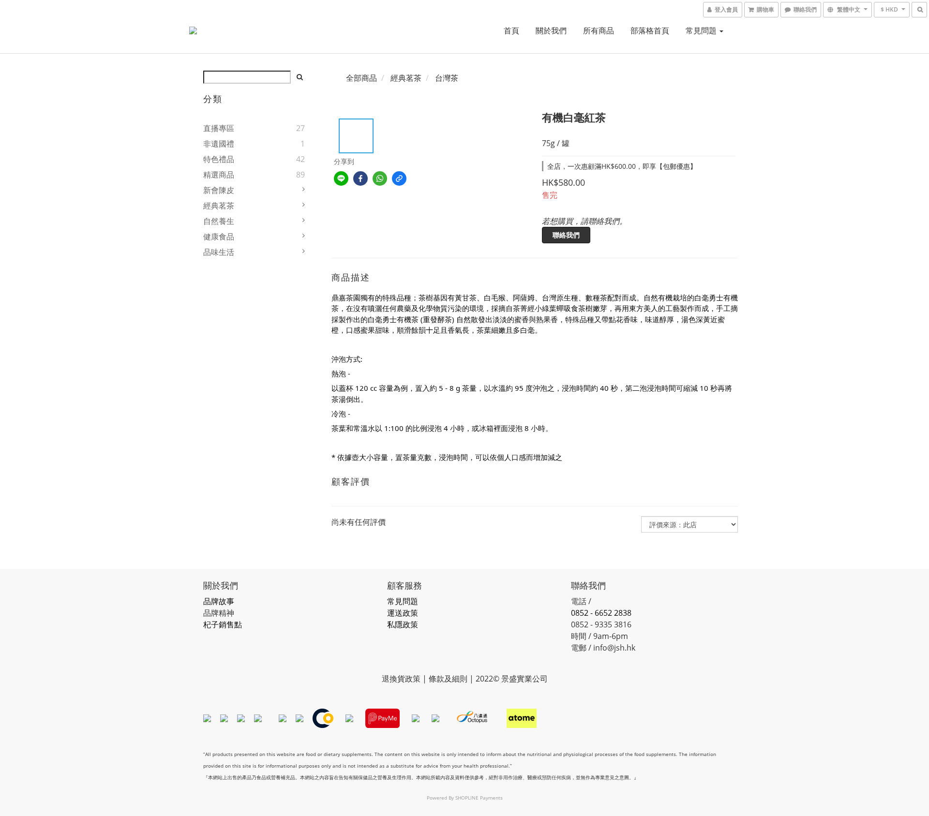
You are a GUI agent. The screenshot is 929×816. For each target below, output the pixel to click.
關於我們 (551, 30)
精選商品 (218, 174)
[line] (341, 178)
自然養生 (218, 221)
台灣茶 (446, 78)
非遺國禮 (218, 143)
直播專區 (218, 128)
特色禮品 (218, 159)
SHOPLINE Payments (479, 797)
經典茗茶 (218, 205)
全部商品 (361, 78)
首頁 (511, 30)
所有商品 (598, 30)
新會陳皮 (218, 190)
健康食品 (218, 236)
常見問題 (702, 30)
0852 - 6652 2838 (601, 613)
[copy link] (399, 178)
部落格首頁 (649, 30)
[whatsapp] (380, 178)
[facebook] (360, 178)
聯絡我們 (566, 234)
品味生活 (218, 252)
